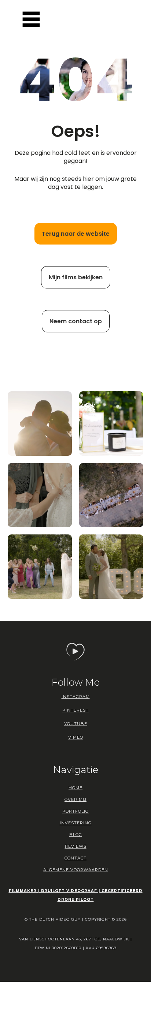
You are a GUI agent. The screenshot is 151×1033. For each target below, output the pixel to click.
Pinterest (75, 710)
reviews (75, 846)
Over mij (75, 799)
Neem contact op (75, 321)
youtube (75, 723)
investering (76, 822)
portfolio (75, 811)
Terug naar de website (76, 234)
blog (75, 834)
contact (75, 858)
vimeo (75, 737)
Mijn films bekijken (76, 277)
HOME (75, 787)
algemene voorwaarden (75, 869)
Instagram (76, 696)
